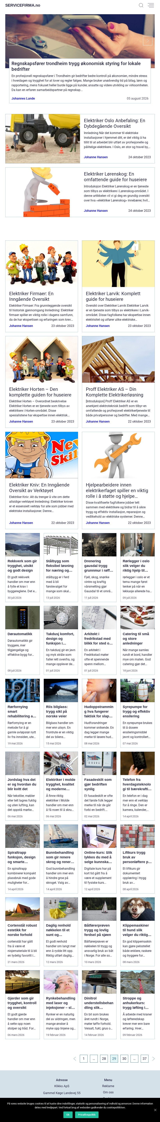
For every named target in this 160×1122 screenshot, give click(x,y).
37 (145, 1059)
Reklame (108, 1086)
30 (124, 1059)
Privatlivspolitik (87, 1114)
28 (104, 1059)
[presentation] (11, 40)
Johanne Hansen (96, 157)
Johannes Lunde (23, 98)
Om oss (108, 1092)
